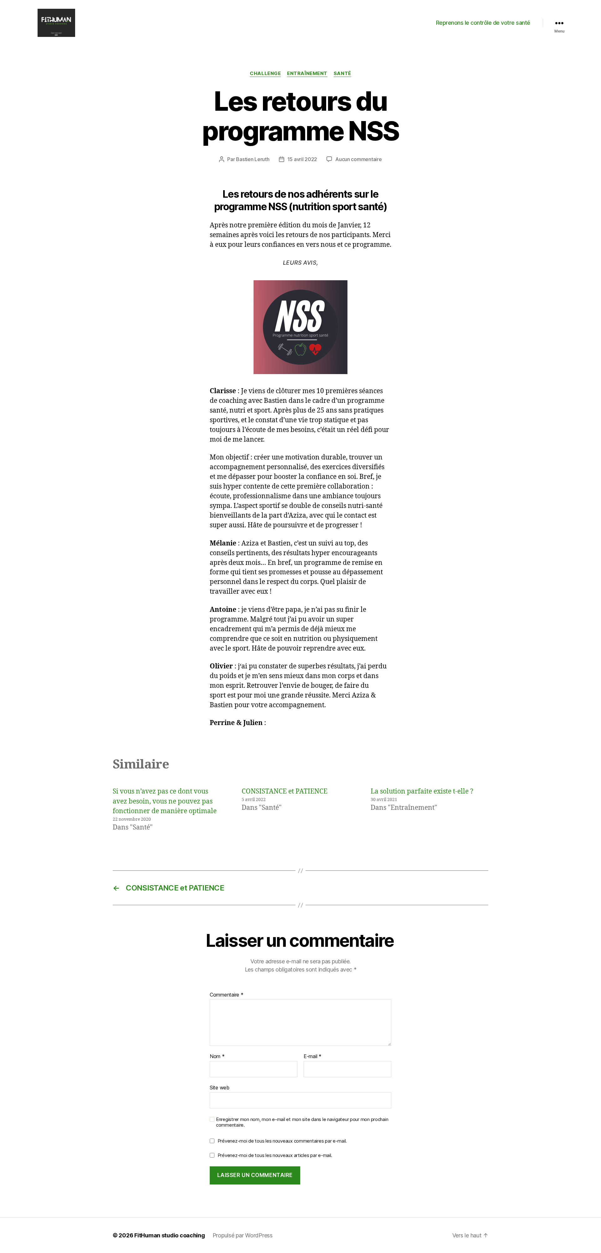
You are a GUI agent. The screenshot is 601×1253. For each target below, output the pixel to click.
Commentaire (227, 995)
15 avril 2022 (302, 159)
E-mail (312, 1056)
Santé (342, 73)
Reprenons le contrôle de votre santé (483, 22)
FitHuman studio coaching (169, 1235)
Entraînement (307, 73)
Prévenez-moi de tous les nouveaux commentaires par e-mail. (282, 1141)
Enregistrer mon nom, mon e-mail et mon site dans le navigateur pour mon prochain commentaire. (302, 1122)
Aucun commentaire (358, 159)
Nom (217, 1056)
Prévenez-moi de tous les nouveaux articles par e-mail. (275, 1155)
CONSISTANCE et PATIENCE (284, 791)
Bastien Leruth (252, 159)
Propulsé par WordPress (243, 1235)
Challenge (265, 73)
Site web (219, 1087)
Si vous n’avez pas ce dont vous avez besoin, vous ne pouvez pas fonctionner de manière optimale (165, 801)
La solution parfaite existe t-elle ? (422, 791)
